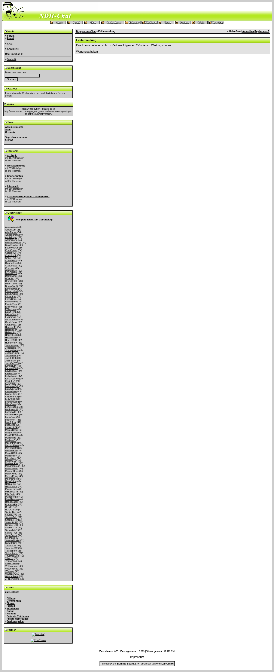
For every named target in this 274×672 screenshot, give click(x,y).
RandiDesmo (12, 499)
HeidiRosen (11, 330)
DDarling (9, 278)
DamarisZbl (11, 270)
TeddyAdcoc (11, 553)
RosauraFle (11, 504)
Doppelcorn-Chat (86, 31)
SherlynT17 (11, 527)
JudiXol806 (10, 358)
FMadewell (10, 317)
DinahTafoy (11, 283)
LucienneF (10, 419)
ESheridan (10, 309)
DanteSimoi (11, 276)
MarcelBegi (11, 430)
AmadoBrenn (12, 234)
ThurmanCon (12, 556)
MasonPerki (11, 443)
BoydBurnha (11, 245)
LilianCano (10, 404)
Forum (11, 35)
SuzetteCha (11, 543)
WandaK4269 (12, 573)
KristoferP (10, 381)
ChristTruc (10, 258)
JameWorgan (12, 345)
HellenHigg (10, 332)
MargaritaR (11, 432)
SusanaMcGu (12, 540)
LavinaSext (11, 391)
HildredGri (10, 337)
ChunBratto (11, 260)
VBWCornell (11, 563)
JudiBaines (10, 355)
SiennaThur (11, 532)
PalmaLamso (12, 489)
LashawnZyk (12, 386)
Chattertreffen (15, 176)
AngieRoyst (11, 237)
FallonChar (10, 314)
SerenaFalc (11, 517)
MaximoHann (12, 445)
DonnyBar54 (11, 286)
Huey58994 (11, 340)
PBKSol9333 (11, 491)
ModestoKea (11, 463)
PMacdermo (11, 496)
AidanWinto (11, 227)
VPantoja (9, 571)
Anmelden (248, 31)
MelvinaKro (11, 450)
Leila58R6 (10, 399)
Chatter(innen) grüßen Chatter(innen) (28, 196)
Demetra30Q (12, 281)
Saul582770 (11, 514)
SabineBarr (11, 512)
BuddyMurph (11, 247)
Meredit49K (11, 453)
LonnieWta (10, 412)
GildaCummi (11, 319)
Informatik (13, 186)
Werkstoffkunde (16, 165)
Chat (9, 43)
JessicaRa (10, 347)
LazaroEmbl (11, 396)
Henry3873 (11, 335)
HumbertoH (11, 342)
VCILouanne (11, 566)
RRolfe (8, 507)
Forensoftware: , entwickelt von (137, 663)
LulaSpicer (10, 422)
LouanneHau (11, 414)
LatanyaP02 (11, 389)
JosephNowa (12, 353)
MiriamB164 (11, 460)
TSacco (9, 558)
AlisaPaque (11, 232)
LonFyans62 (11, 409)
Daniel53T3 (11, 273)
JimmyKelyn (11, 350)
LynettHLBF (11, 427)
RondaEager (11, 502)
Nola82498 (10, 484)
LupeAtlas (10, 425)
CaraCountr (11, 250)
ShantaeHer (11, 520)
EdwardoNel (11, 291)
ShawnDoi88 (11, 522)
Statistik (11, 59)
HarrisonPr (10, 327)
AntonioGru (11, 240)
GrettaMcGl (11, 324)
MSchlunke (11, 478)
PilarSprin (10, 494)
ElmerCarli (10, 299)
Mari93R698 (11, 435)
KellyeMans (11, 376)
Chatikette (13, 49)
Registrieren (261, 31)
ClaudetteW (11, 265)
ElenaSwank (11, 294)
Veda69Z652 (11, 568)
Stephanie (10, 538)
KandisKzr (10, 365)
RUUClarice (11, 509)
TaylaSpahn (11, 550)
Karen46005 (11, 368)
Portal (10, 38)
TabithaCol (10, 545)
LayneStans (11, 394)
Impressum (137, 657)
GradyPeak (11, 322)
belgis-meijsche (13, 242)
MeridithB (10, 455)
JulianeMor (10, 360)
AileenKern (10, 229)
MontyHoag (11, 473)
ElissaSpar (10, 296)
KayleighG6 (11, 371)
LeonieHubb (11, 401)
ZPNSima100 (12, 579)
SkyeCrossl (11, 535)
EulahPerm (10, 312)
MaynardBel (11, 448)
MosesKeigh (11, 476)
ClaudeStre (11, 263)
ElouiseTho (11, 301)
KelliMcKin (10, 373)
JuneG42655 (12, 363)
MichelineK (10, 458)
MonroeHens (12, 471)
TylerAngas (11, 561)
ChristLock (10, 255)
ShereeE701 (11, 525)
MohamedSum (12, 466)
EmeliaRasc (11, 304)
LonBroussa (11, 407)
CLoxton (9, 268)
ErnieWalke (11, 306)
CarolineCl (10, 252)
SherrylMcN (11, 530)
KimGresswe (12, 378)
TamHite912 (11, 548)
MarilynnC (10, 440)
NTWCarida (11, 486)
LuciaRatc (10, 417)
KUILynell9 (10, 383)
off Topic (12, 155)
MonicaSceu (11, 468)
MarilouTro (10, 437)
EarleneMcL (11, 288)
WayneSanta (11, 576)
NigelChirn (10, 481)
